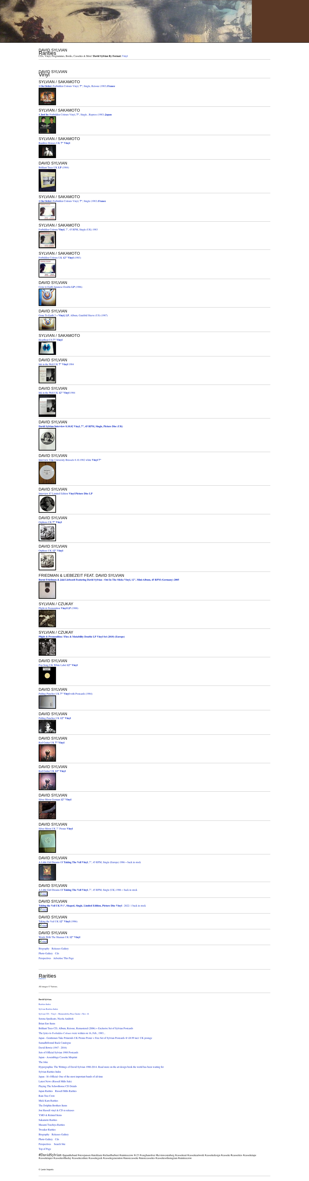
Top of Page (45, 1148)
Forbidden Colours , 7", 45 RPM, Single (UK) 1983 (68, 229)
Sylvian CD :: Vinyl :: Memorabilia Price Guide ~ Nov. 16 (64, 1013)
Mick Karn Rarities (48, 1100)
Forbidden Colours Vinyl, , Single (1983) (72, 201)
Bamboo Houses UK (54, 143)
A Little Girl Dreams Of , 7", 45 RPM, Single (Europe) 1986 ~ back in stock (90, 862)
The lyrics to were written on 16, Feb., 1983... (72, 1033)
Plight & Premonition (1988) (58, 608)
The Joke (43, 1062)
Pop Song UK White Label (58, 665)
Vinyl (125, 56)
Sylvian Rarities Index (48, 1009)
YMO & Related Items (50, 1115)
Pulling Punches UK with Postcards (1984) (65, 693)
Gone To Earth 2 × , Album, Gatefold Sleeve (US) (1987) (73, 315)
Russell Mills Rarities (66, 1091)
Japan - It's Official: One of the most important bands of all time (71, 1076)
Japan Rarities (46, 1091)
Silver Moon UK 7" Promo (56, 828)
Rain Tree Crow (47, 1095)
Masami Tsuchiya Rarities (52, 1124)
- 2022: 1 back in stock (92, 905)
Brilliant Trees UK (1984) (54, 167)
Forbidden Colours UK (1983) (60, 257)
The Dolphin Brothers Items (53, 1105)
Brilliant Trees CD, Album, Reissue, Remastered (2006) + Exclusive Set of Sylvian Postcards (86, 1028)
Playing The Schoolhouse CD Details (58, 1086)
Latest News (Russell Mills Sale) (55, 1081)
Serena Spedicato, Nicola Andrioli (56, 1018)
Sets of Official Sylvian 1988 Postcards (58, 1052)
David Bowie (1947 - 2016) (53, 1047)
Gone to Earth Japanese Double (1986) (60, 286)
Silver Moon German (55, 799)
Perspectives (45, 958)
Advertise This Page (63, 958)
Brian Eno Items (47, 1023)
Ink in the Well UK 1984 (56, 364)
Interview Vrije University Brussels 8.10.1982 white (70, 459)
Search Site (59, 1144)
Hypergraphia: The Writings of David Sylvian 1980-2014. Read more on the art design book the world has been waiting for (101, 1066)
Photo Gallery (46, 953)
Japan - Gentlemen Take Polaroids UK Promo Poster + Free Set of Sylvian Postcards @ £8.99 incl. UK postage (95, 1038)
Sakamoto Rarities (48, 1120)
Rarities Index (45, 1004)
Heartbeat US (50, 339)
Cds (57, 953)
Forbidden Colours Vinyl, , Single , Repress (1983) (75, 114)
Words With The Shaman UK (59, 937)
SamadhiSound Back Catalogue (55, 1042)
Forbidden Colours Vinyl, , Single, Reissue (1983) (77, 86)
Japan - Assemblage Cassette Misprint (58, 1057)
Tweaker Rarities (47, 1129)
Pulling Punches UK (55, 718)
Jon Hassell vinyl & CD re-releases (56, 1110)
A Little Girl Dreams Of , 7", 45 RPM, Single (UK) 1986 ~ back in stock (88, 889)
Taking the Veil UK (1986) (58, 921)
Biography (44, 948)
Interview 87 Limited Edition (66, 493)
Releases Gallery (60, 948)
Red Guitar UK (51, 742)
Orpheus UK (50, 522)
